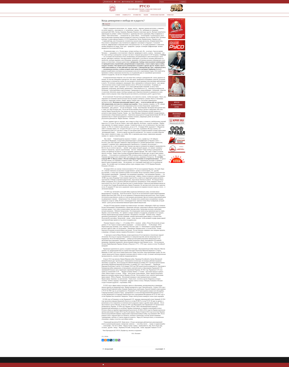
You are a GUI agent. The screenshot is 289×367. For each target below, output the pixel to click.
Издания (146, 14)
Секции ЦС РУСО (126, 14)
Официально (170, 14)
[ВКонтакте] (103, 340)
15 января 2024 (107, 23)
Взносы (139, 1)
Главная (117, 14)
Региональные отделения (157, 14)
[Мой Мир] (108, 340)
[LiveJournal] (111, 340)
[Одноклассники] (105, 340)
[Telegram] (113, 340)
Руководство (128, 1)
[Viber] (119, 340)
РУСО (144, 6)
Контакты (108, 1)
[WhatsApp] (116, 340)
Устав (118, 1)
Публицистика (137, 14)
